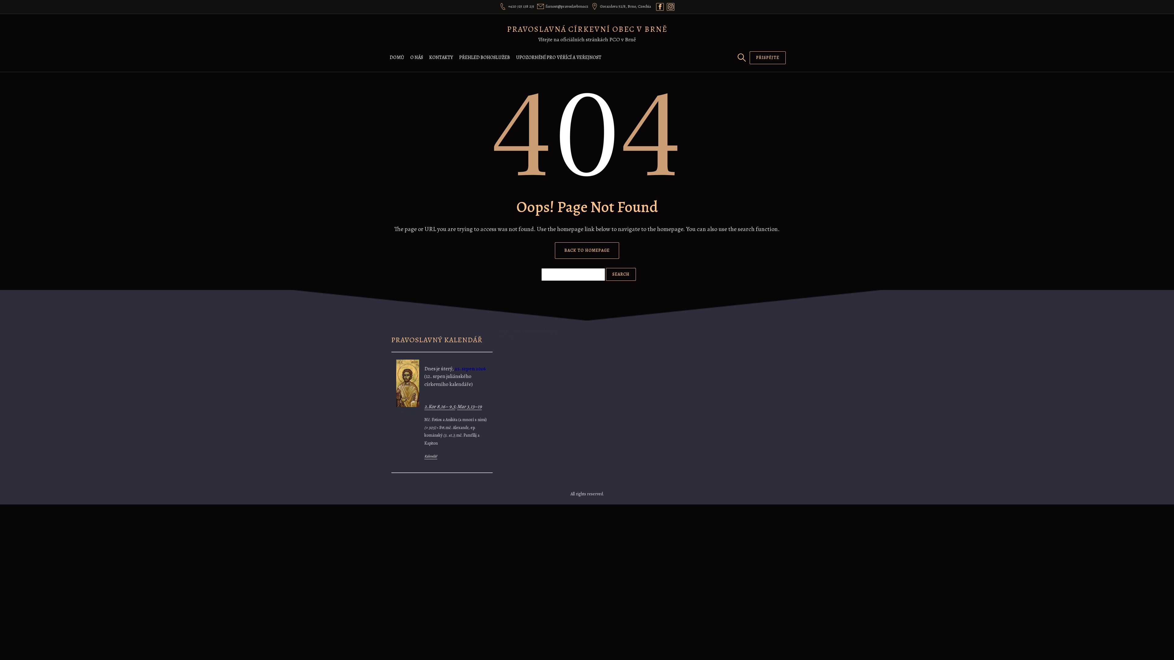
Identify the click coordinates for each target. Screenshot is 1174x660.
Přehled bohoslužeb (484, 57)
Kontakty (441, 57)
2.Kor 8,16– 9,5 (439, 406)
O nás (416, 57)
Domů (397, 57)
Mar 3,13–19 (469, 406)
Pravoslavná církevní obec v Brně (587, 29)
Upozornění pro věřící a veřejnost (558, 57)
